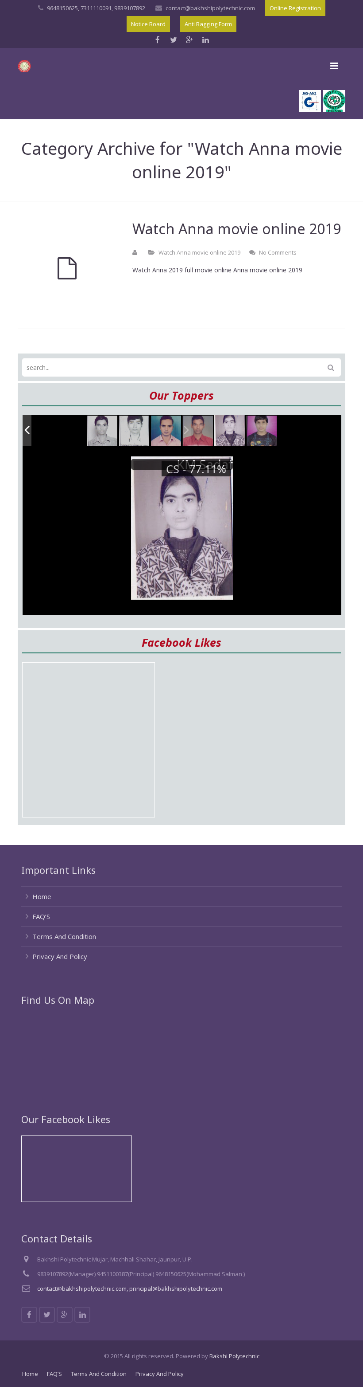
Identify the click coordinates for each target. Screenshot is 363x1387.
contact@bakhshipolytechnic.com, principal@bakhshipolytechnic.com (129, 1289)
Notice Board (148, 24)
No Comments (278, 252)
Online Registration (295, 8)
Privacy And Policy (59, 956)
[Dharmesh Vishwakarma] (134, 431)
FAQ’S (41, 916)
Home (41, 896)
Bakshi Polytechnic (234, 1356)
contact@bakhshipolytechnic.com (210, 8)
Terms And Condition (64, 936)
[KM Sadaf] (229, 431)
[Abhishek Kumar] (198, 431)
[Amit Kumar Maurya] (262, 431)
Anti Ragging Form (208, 24)
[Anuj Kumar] (166, 431)
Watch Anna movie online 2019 (199, 252)
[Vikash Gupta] (102, 431)
